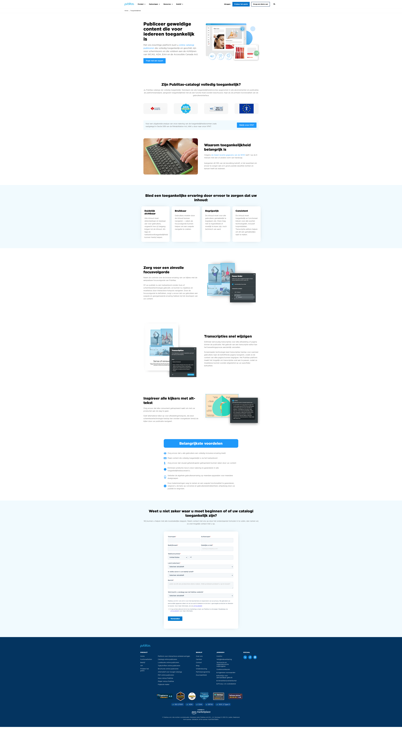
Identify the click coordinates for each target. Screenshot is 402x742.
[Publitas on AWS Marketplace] (201, 711)
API (141, 665)
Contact (199, 662)
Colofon (219, 656)
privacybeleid (198, 606)
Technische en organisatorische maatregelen (222, 664)
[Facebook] (250, 657)
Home (126, 10)
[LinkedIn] (255, 657)
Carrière (199, 659)
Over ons (199, 656)
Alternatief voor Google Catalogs (170, 672)
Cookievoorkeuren (223, 669)
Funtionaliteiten (146, 659)
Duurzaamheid (201, 675)
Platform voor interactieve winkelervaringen (174, 656)
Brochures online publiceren (168, 669)
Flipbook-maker (163, 684)
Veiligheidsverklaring (224, 659)
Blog (197, 665)
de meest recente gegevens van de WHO (228, 155)
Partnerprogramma (203, 672)
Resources (167, 4)
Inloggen (227, 4)
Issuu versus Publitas (165, 678)
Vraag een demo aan (260, 4)
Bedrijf (178, 4)
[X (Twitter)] (245, 657)
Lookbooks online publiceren (168, 662)
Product (141, 4)
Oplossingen (153, 4)
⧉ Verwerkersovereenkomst (226, 681)
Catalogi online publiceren (167, 659)
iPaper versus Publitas (166, 681)
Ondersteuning (201, 669)
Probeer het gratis (241, 4)
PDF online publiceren (166, 675)
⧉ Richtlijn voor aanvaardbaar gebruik (224, 676)
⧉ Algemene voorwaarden (225, 672)
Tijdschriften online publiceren (169, 665)
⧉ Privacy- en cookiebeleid (226, 684)
